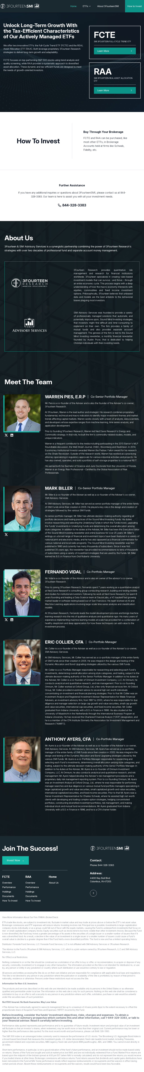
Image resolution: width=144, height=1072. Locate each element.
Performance (9, 887)
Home (73, 6)
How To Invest (9, 900)
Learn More (103, 90)
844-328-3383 (74, 205)
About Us (53, 882)
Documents (8, 896)
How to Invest (134, 6)
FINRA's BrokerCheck (48, 917)
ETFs (85, 6)
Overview (7, 882)
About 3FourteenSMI (108, 6)
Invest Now (15, 860)
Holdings (6, 891)
